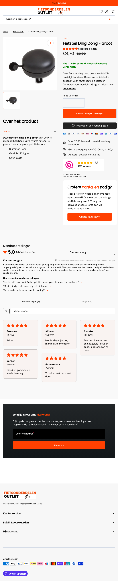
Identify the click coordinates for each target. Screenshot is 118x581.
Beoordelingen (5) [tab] (31, 301)
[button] (4, 11)
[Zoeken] (111, 19)
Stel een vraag (78, 252)
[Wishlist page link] (101, 11)
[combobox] (59, 18)
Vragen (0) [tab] (87, 301)
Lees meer (69, 88)
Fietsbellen (18, 31)
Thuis (5, 31)
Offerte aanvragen (89, 216)
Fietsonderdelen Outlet (25, 503)
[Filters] (6, 311)
